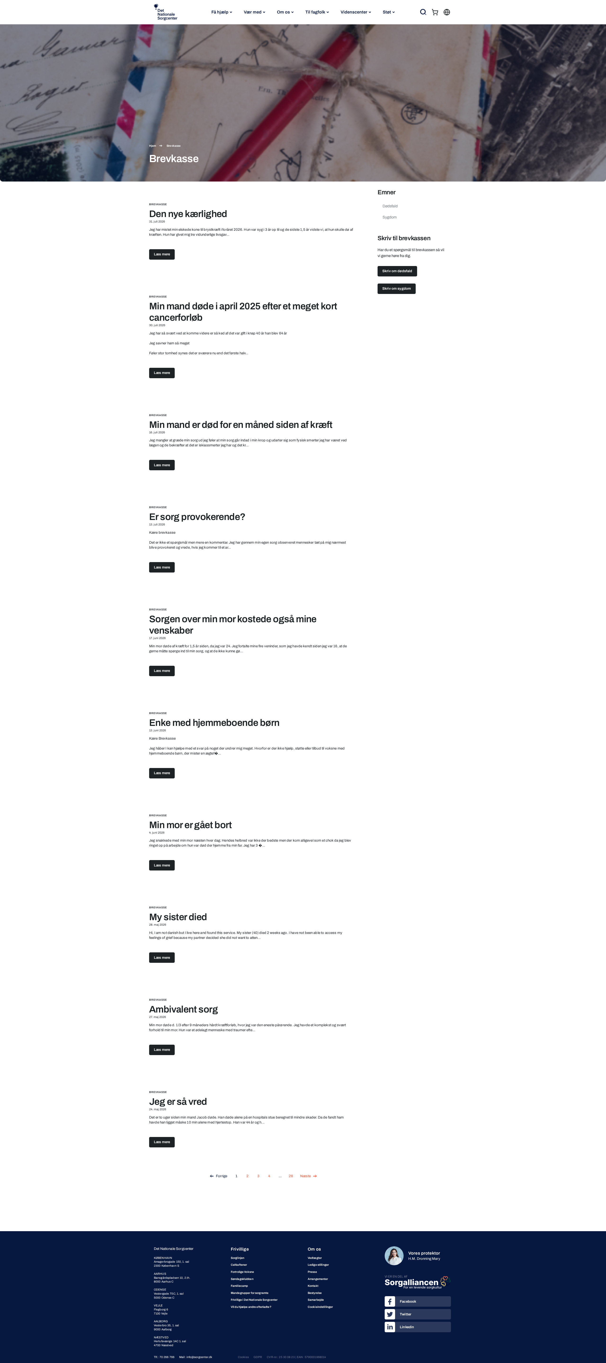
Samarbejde (316, 1299)
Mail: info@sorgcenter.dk (195, 1357)
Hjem (152, 145)
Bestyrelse (315, 1293)
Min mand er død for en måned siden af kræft (240, 425)
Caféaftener (239, 1264)
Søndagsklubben (242, 1279)
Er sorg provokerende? (197, 517)
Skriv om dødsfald (397, 271)
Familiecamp (239, 1286)
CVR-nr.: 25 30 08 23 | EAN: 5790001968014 (296, 1357)
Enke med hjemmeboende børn (214, 723)
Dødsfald (390, 206)
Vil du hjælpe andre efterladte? (251, 1307)
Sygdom (390, 217)
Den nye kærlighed (188, 214)
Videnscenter (354, 12)
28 (291, 1176)
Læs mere (162, 254)
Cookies (243, 1357)
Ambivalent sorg (183, 1009)
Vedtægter (315, 1258)
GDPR (258, 1357)
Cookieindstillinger (320, 1307)
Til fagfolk (315, 12)
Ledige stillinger (318, 1264)
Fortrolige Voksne (242, 1272)
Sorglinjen (237, 1258)
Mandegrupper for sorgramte (249, 1293)
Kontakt (313, 1286)
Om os (283, 12)
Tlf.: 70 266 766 (164, 1357)
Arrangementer (318, 1279)
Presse (312, 1272)
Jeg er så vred (178, 1102)
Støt (387, 12)
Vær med (253, 12)
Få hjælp (219, 12)
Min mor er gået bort (190, 825)
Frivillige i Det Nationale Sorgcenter (254, 1299)
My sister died (178, 917)
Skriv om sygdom (396, 288)
